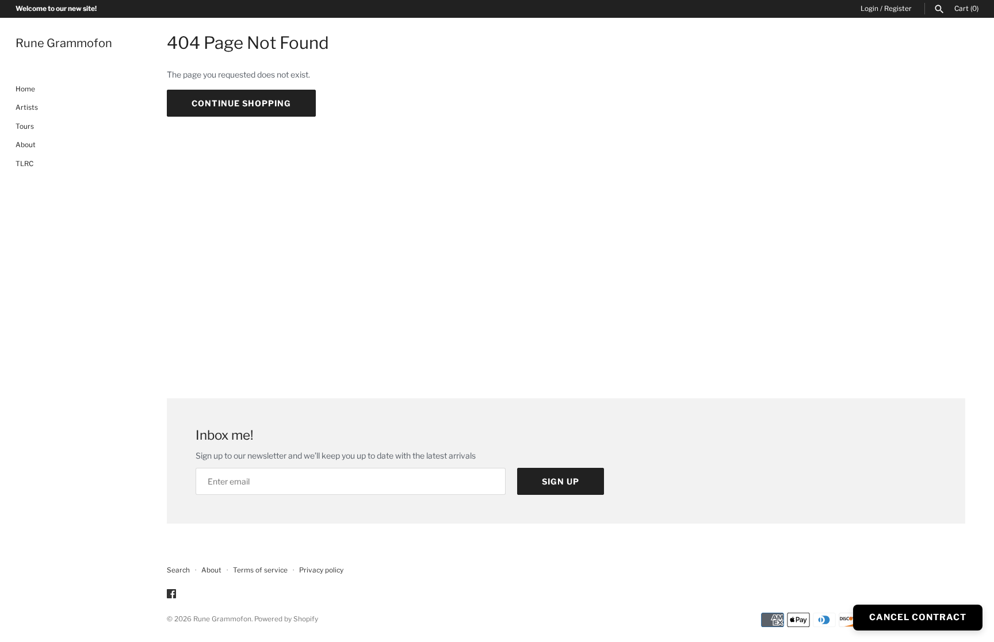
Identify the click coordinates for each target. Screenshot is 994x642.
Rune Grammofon (222, 619)
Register (898, 9)
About (26, 145)
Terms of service (260, 570)
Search (178, 570)
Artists (27, 107)
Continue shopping (241, 103)
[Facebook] (171, 594)
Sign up (560, 481)
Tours (25, 126)
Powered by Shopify (286, 619)
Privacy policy (321, 570)
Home (25, 89)
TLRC (24, 164)
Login (869, 9)
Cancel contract (917, 617)
